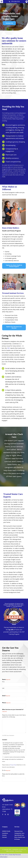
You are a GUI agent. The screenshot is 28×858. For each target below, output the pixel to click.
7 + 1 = (6, 770)
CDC (8, 348)
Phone (6, 702)
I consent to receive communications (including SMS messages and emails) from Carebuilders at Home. (13, 759)
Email (6, 695)
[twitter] (5, 814)
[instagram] (8, 814)
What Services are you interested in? (13, 710)
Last (3, 688)
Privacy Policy (13, 764)
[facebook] (2, 814)
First (3, 681)
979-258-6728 (15, 1)
